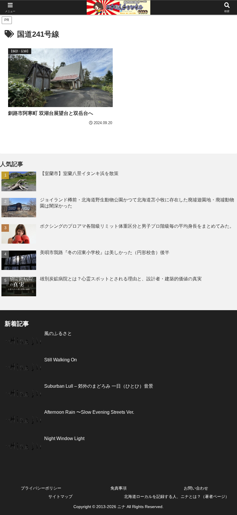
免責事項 (118, 488)
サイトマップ (60, 496)
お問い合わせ (196, 488)
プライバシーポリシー (41, 488)
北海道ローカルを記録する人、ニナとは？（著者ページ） (176, 496)
